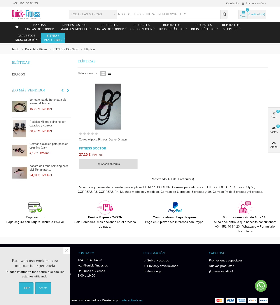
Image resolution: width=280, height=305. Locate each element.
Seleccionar (86, 73)
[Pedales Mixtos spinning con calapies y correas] (19, 128)
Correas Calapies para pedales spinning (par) (49, 145)
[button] (62, 90)
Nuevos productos (221, 266)
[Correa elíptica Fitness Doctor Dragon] (108, 107)
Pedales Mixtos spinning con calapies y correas (48, 123)
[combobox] (93, 14)
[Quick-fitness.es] (36, 14)
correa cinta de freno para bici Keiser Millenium (48, 101)
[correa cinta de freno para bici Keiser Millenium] (19, 106)
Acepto (43, 288)
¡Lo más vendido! (28, 90)
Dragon (18, 74)
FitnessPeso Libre (53, 38)
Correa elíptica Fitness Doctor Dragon (103, 139)
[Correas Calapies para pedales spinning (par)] (19, 151)
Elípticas (21, 62)
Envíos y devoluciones (162, 266)
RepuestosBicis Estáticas (171, 27)
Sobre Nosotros (158, 260)
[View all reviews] (108, 135)
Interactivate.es (132, 300)
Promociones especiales (226, 260)
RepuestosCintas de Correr (109, 27)
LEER (26, 288)
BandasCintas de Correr (39, 27)
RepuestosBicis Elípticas (203, 27)
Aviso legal (154, 271)
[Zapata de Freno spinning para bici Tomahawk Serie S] (19, 173)
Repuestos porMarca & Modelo (74, 27)
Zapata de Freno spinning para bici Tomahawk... (49, 167)
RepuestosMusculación (26, 38)
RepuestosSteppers (231, 27)
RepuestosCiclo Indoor (141, 27)
